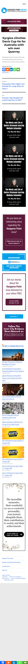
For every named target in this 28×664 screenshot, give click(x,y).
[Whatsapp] (14, 69)
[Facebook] (4, 69)
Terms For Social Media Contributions (18, 578)
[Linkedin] (11, 69)
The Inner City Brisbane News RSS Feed (13, 346)
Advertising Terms (5, 578)
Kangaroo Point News (6, 575)
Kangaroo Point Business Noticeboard (11, 562)
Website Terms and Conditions (15, 576)
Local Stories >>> (14, 316)
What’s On (4, 570)
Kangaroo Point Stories (8, 558)
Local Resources (6, 566)
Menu (24, 4)
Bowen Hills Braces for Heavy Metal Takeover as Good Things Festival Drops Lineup (12, 378)
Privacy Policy (4, 576)
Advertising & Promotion (9, 580)
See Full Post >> (6, 72)
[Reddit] (7, 69)
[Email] (18, 69)
